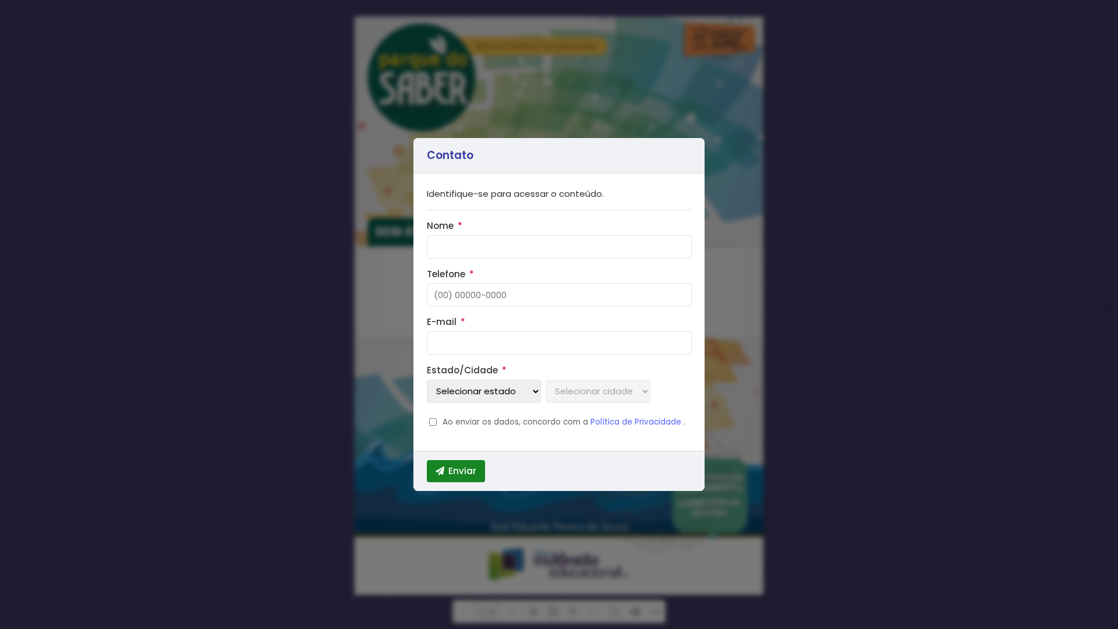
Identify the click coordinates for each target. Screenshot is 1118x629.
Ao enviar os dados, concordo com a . (564, 421)
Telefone (451, 274)
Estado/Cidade (467, 370)
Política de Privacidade (637, 421)
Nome (445, 226)
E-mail (446, 322)
